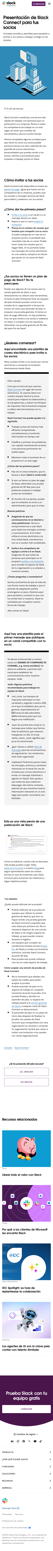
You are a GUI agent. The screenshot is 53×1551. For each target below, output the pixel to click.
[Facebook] (23, 1441)
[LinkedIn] (12, 1441)
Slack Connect (14, 389)
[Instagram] (18, 1441)
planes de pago (12, 189)
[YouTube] (35, 1441)
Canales (8, 1047)
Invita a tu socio (20, 214)
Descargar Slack (9, 1508)
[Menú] (49, 4)
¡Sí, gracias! (26, 1072)
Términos (19, 1514)
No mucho (26, 1082)
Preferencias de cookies (13, 1521)
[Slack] (9, 3)
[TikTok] (41, 1441)
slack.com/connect (14, 868)
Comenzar (38, 4)
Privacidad (7, 1514)
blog (36, 868)
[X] (29, 1441)
